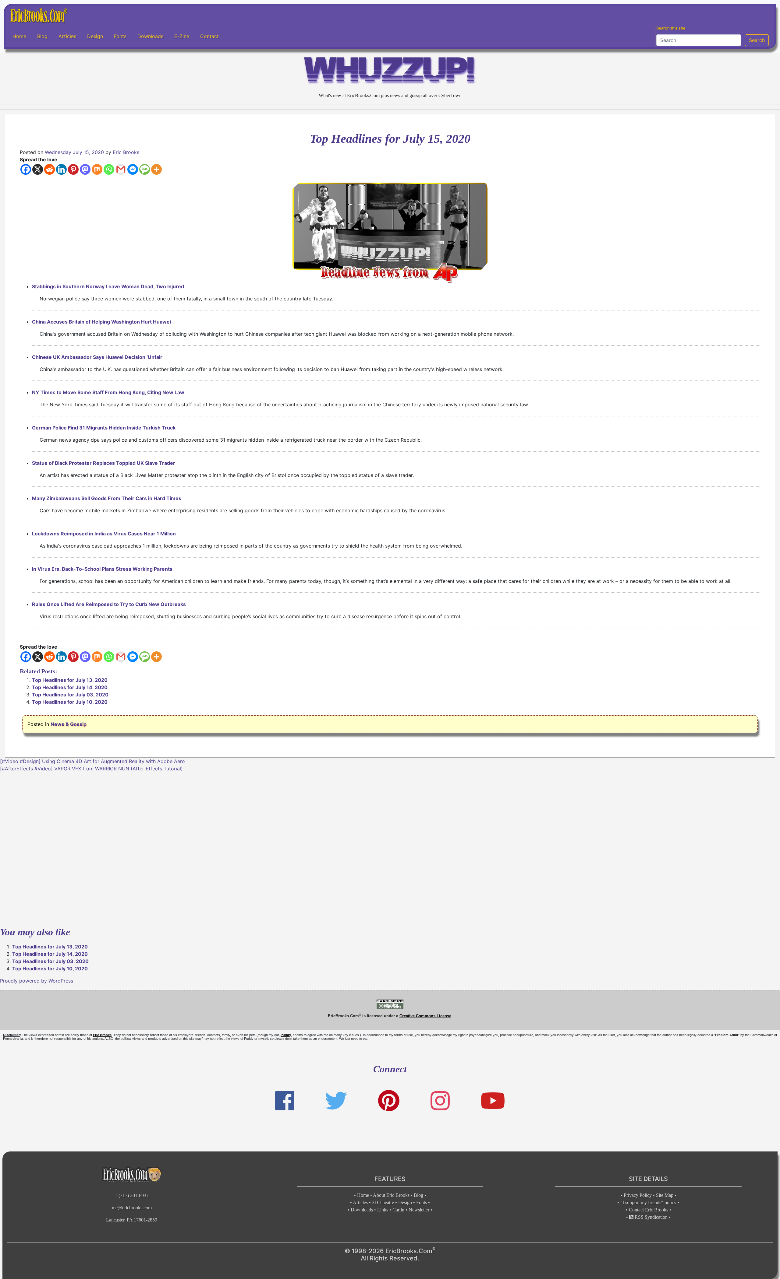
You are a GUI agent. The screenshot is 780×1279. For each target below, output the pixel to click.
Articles (67, 36)
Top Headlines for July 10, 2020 (70, 702)
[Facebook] (25, 169)
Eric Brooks (126, 152)
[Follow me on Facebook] (285, 1101)
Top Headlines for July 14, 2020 (70, 687)
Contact (209, 36)
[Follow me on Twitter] (336, 1101)
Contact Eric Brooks (648, 1209)
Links (382, 1209)
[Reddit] (49, 169)
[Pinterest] (73, 169)
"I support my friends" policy (648, 1202)
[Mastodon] (85, 169)
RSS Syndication (650, 1217)
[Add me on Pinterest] (388, 1101)
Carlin (398, 1209)
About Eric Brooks (391, 1195)
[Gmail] (120, 169)
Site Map (664, 1195)
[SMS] (144, 169)
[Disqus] (390, 848)
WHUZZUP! (390, 72)
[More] (156, 169)
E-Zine (181, 36)
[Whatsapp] (109, 169)
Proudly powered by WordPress (36, 981)
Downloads (150, 36)
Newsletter (419, 1209)
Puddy (286, 1035)
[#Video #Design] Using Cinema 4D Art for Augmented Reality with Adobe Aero (92, 761)
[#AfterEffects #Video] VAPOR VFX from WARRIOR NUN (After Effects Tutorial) (91, 769)
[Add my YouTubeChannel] (493, 1101)
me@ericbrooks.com (132, 1207)
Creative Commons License (425, 1016)
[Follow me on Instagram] (440, 1101)
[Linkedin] (61, 169)
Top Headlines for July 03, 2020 (70, 695)
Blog (42, 36)
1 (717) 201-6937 (132, 1195)
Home (19, 36)
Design (95, 36)
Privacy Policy (638, 1195)
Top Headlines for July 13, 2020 (70, 680)
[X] (37, 169)
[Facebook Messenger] (132, 169)
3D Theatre (383, 1202)
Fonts (120, 36)
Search (757, 40)
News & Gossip (69, 724)
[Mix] (97, 169)
